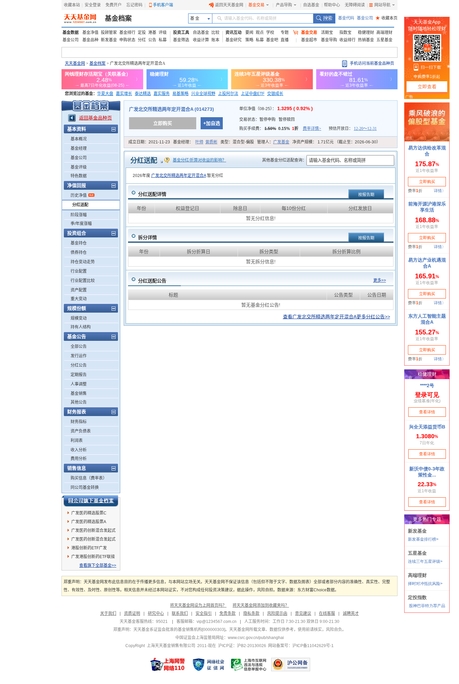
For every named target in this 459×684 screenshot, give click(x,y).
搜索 (324, 18)
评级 (163, 32)
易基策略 (180, 93)
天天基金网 (75, 63)
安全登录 (93, 5)
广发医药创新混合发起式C (93, 540)
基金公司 (365, 18)
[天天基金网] (80, 18)
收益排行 (347, 40)
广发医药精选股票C (89, 513)
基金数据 (70, 32)
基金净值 (90, 32)
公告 (152, 40)
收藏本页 (387, 18)
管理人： (273, 142)
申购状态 (127, 40)
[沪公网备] (290, 664)
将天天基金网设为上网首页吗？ (198, 605)
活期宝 (327, 32)
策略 (249, 40)
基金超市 (309, 40)
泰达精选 (143, 93)
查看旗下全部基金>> (97, 565)
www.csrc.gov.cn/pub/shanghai (256, 637)
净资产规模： (336, 142)
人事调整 (79, 384)
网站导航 (382, 5)
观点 (260, 32)
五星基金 (384, 40)
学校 (270, 32)
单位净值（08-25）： (276, 108)
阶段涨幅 (79, 215)
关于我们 (108, 613)
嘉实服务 (162, 93)
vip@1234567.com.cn (217, 621)
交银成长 (275, 93)
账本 (215, 40)
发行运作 (79, 356)
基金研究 (233, 40)
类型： (237, 142)
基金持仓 (79, 243)
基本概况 (79, 139)
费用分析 (79, 458)
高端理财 (384, 32)
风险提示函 (277, 613)
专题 (285, 32)
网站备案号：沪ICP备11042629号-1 (301, 645)
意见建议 (303, 613)
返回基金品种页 (95, 118)
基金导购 (329, 40)
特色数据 (79, 176)
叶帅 (199, 142)
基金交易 (256, 5)
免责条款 (227, 613)
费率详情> (312, 128)
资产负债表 (81, 431)
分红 (142, 40)
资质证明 (132, 613)
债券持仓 (79, 252)
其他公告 (79, 402)
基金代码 (346, 18)
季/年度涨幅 (81, 223)
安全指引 (204, 613)
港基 (152, 32)
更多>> (379, 280)
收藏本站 (72, 5)
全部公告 (79, 346)
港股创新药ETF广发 (89, 548)
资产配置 (79, 290)
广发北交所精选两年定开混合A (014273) (171, 109)
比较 (215, 32)
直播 (285, 40)
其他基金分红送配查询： (284, 160)
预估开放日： (353, 128)
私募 (163, 40)
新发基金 (109, 40)
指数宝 (345, 32)
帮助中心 (332, 5)
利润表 (77, 440)
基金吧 (272, 40)
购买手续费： (280, 128)
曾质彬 (211, 142)
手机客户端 (163, 5)
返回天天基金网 (229, 5)
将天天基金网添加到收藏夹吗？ (261, 605)
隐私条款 (251, 613)
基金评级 (79, 167)
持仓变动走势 (83, 262)
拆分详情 (147, 237)
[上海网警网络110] (167, 664)
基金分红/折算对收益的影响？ (199, 160)
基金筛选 (181, 40)
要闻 (249, 32)
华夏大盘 (105, 93)
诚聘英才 (351, 613)
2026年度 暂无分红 (178, 175)
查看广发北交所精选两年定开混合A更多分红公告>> (336, 316)
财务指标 (79, 421)
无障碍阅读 (355, 5)
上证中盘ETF (252, 93)
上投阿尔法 (228, 93)
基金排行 (127, 32)
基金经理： (195, 142)
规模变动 (79, 318)
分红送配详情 (152, 194)
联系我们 (180, 613)
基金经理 (79, 148)
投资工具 (181, 32)
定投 (142, 32)
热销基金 (366, 40)
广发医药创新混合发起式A (93, 531)
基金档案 (118, 18)
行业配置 (79, 271)
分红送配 (80, 204)
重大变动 (79, 299)
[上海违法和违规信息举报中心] (249, 664)
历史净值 (79, 195)
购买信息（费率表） (89, 478)
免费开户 (114, 5)
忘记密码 (134, 5)
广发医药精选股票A (88, 521)
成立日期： (149, 142)
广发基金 (281, 142)
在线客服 (327, 613)
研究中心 (156, 613)
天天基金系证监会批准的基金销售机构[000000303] (179, 629)
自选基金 (311, 5)
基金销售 (79, 393)
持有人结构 (81, 327)
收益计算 (201, 40)
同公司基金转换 (85, 487)
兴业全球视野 (203, 93)
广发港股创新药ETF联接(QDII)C (93, 557)
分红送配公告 (152, 280)
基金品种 (90, 40)
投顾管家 (109, 32)
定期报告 (79, 374)
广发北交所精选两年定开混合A (178, 175)
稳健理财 (366, 32)
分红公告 (79, 365)
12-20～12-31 (365, 128)
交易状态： (267, 119)
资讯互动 (233, 32)
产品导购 (284, 5)
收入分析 (79, 450)
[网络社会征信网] (208, 664)
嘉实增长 (124, 93)
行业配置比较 (83, 280)
